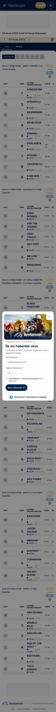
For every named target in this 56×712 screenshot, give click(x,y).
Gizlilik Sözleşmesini (30, 378)
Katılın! (44, 397)
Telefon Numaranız (15, 368)
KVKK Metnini (14, 378)
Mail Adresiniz (12, 357)
